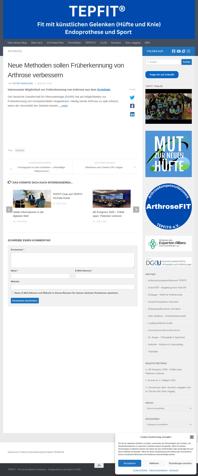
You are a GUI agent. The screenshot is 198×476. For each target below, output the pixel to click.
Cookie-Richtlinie (140, 470)
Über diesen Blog (17, 42)
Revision (116, 42)
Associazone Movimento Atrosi (164, 330)
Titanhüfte (153, 351)
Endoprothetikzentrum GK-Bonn (164, 309)
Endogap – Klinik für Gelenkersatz (165, 294)
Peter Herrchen (23, 83)
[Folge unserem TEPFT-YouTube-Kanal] (178, 51)
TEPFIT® (90, 42)
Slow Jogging (132, 42)
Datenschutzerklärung (158, 470)
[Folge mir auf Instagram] (188, 51)
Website (15, 281)
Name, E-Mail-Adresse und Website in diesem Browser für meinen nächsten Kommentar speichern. (66, 293)
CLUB (103, 42)
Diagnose (20, 150)
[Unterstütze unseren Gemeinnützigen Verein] (183, 51)
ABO (147, 42)
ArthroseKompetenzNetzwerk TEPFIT (167, 280)
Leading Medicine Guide (160, 323)
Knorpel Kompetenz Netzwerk (163, 301)
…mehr (63, 105)
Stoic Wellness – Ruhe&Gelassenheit (167, 316)
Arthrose (15, 51)
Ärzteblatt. (104, 89)
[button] (191, 437)
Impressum (174, 470)
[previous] (9, 209)
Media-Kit (59, 452)
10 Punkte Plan (55, 42)
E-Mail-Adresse (84, 270)
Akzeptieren (130, 463)
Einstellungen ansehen (180, 463)
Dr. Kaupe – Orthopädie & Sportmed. (166, 337)
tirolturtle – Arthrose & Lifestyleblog (165, 344)
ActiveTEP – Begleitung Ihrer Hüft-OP (167, 287)
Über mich (36, 42)
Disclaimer (48, 452)
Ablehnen (154, 463)
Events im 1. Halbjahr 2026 (161, 380)
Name (14, 270)
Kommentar (17, 249)
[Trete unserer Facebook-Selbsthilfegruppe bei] (173, 51)
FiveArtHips (74, 42)
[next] (136, 209)
